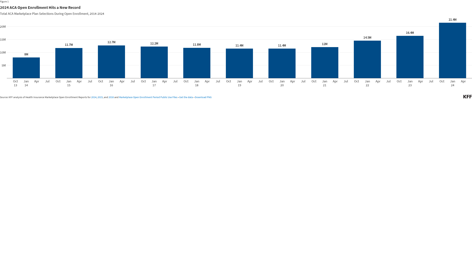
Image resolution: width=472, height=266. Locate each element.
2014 (93, 97)
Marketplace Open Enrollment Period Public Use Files (148, 97)
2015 (100, 97)
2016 (111, 97)
